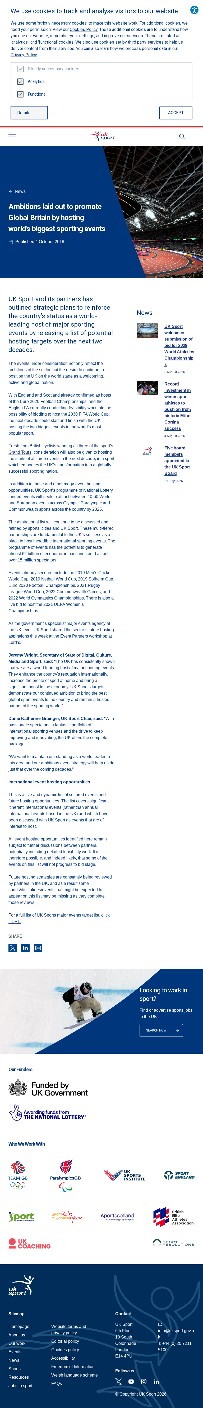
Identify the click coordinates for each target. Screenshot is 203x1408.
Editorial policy (65, 1341)
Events (14, 1352)
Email (38, 948)
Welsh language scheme (74, 1375)
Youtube (131, 1381)
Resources (18, 1377)
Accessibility (63, 1358)
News (20, 191)
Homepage (101, 136)
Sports (14, 1369)
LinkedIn (25, 948)
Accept (176, 112)
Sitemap (16, 1314)
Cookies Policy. (84, 29)
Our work (16, 1343)
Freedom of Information (73, 1366)
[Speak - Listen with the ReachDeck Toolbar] (194, 10)
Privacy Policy (24, 54)
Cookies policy (65, 1349)
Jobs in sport (20, 1385)
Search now (156, 1030)
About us (16, 1335)
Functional (37, 94)
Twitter (118, 1381)
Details (23, 112)
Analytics (36, 81)
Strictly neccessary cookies (53, 68)
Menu (12, 136)
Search (181, 136)
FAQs (56, 1383)
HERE (14, 921)
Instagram (144, 1381)
